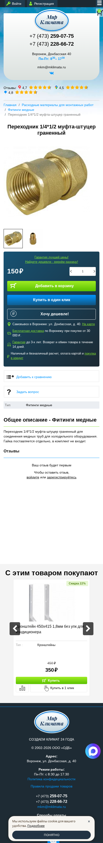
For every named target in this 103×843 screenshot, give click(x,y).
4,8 (10, 92)
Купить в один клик (51, 300)
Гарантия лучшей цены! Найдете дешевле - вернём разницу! (51, 259)
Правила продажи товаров (51, 786)
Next (94, 181)
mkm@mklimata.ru (51, 67)
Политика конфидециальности (51, 779)
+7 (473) (51, 36)
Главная (10, 105)
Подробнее (36, 826)
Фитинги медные (21, 110)
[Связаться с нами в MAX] (93, 751)
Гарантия (18, 342)
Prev (9, 181)
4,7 (24, 87)
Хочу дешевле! (54, 314)
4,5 (61, 87)
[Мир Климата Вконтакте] (52, 75)
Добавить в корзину (54, 286)
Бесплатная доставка (28, 331)
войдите (33, 477)
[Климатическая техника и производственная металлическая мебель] (51, 20)
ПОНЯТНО (51, 835)
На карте (88, 324)
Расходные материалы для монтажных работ (57, 105)
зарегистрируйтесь (61, 477)
